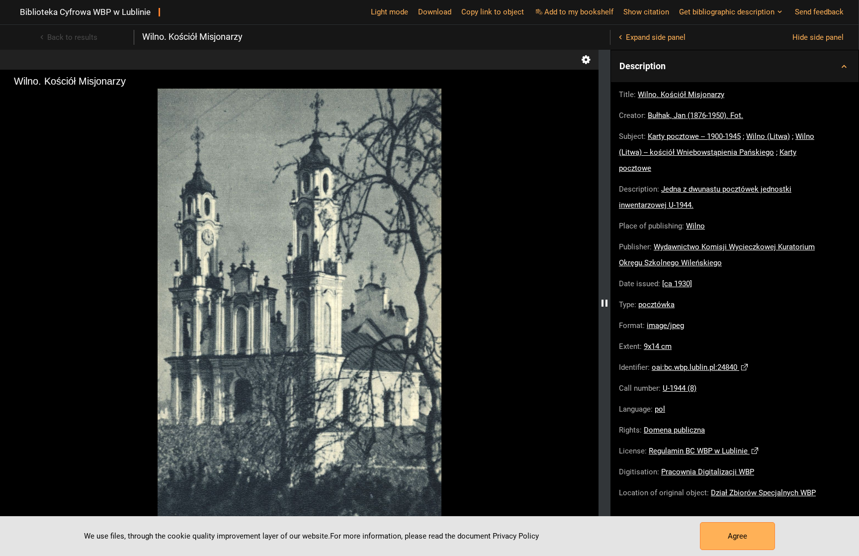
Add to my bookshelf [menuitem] (578, 11)
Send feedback (819, 11)
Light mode (389, 11)
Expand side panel (656, 37)
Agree (737, 536)
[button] (735, 66)
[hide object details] (604, 303)
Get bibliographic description (726, 11)
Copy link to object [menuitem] (492, 11)
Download (434, 11)
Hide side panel (818, 37)
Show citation (646, 11)
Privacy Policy (516, 536)
